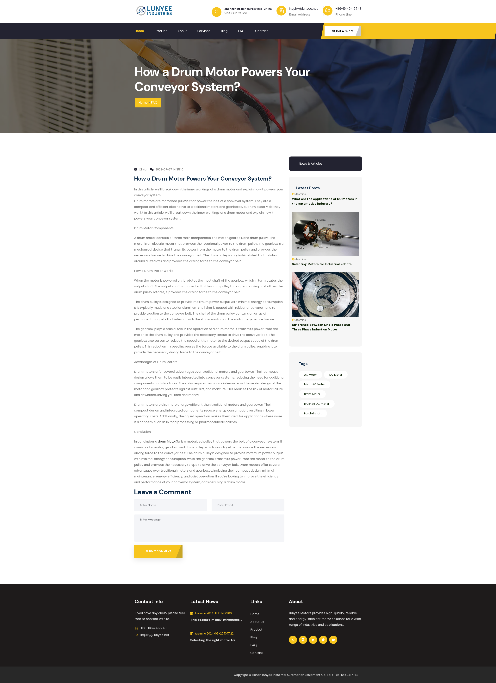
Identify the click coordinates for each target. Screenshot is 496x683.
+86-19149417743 (348, 8)
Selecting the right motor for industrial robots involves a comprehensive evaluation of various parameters (213, 640)
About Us (257, 622)
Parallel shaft (313, 413)
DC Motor (335, 375)
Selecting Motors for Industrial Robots (322, 264)
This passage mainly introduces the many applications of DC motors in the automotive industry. (217, 620)
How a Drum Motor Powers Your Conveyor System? (222, 79)
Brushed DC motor (316, 404)
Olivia (142, 169)
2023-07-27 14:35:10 (169, 169)
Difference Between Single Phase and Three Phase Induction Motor (321, 327)
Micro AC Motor (314, 384)
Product (161, 31)
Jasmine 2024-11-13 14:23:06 (213, 613)
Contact (261, 31)
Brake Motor (312, 394)
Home (139, 31)
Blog (224, 31)
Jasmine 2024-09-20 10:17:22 (214, 633)
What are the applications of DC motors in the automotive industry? (324, 201)
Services (203, 31)
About (182, 31)
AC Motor (310, 375)
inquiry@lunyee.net (154, 635)
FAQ (241, 31)
